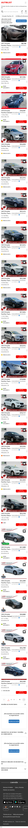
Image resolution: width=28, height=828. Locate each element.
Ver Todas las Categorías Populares (13, 798)
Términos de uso (7, 814)
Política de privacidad (18, 814)
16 (19, 699)
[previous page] (4, 699)
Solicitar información (21, 54)
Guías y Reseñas (19, 787)
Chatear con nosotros (9, 790)
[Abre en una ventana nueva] (8, 802)
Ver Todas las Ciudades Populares (12, 794)
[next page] (24, 699)
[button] (22, 12)
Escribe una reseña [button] (14, 721)
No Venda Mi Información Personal (11, 817)
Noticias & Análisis (8, 787)
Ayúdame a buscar (21, 21)
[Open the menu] (25, 2)
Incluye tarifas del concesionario (19, 45)
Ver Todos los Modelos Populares (12, 796)
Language (6, 808)
